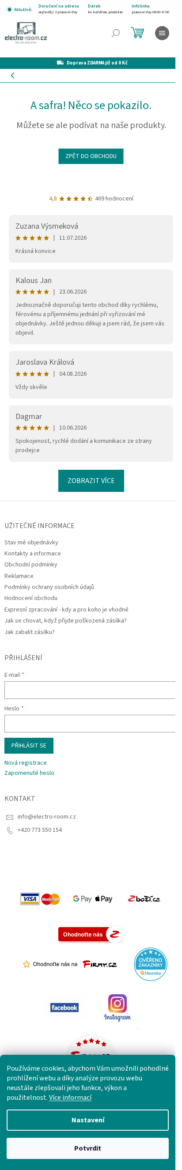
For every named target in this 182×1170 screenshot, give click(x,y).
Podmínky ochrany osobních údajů (49, 587)
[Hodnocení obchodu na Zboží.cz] (144, 898)
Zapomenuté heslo (29, 773)
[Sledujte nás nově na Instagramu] (117, 1007)
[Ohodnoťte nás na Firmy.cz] (70, 964)
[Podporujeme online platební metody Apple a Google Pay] (94, 898)
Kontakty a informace (32, 553)
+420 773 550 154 (40, 830)
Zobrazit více (91, 481)
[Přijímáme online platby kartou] (41, 898)
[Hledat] (116, 33)
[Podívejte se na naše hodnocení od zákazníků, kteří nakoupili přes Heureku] (150, 964)
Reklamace (19, 576)
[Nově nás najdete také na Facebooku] (64, 1007)
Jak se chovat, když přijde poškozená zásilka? (65, 620)
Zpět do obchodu (91, 156)
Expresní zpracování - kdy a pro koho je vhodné (66, 609)
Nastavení (88, 1120)
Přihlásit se (28, 745)
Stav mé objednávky (31, 542)
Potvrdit (87, 1148)
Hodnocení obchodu (30, 598)
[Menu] (162, 33)
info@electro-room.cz (47, 816)
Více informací (70, 1097)
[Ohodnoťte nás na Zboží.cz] (91, 934)
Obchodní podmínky (30, 564)
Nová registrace (25, 763)
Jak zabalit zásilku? (29, 632)
